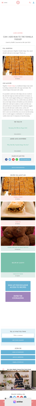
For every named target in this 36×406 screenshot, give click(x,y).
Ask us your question (18, 167)
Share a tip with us (18, 362)
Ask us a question (18, 357)
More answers (18, 33)
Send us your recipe (18, 352)
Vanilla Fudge (11, 86)
